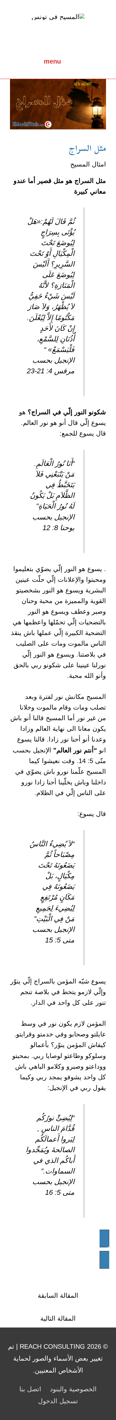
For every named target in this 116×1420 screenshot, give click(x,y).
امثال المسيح (88, 164)
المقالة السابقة (58, 1295)
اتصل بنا (30, 1389)
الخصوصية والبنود (73, 1389)
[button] (58, 1249)
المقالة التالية (58, 1318)
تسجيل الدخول (58, 1401)
